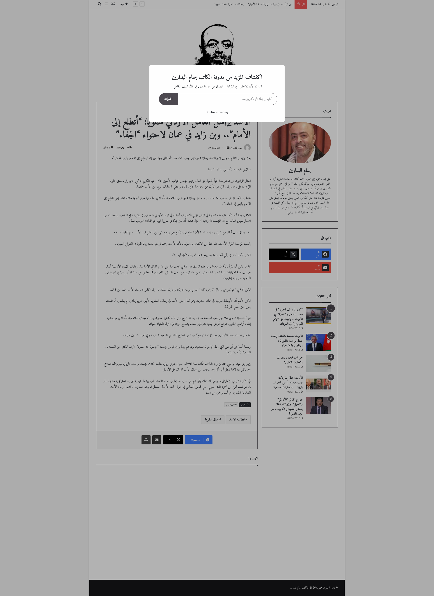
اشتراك (168, 99)
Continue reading (217, 112)
